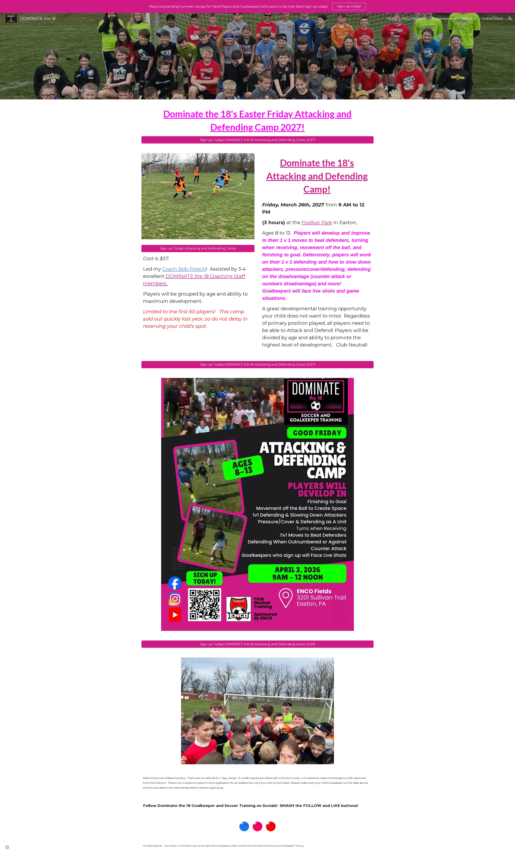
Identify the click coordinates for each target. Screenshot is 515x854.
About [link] (467, 19)
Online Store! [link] (492, 19)
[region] (257, 6)
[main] (257, 120)
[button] (510, 18)
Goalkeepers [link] (442, 19)
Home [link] (392, 19)
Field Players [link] (412, 19)
